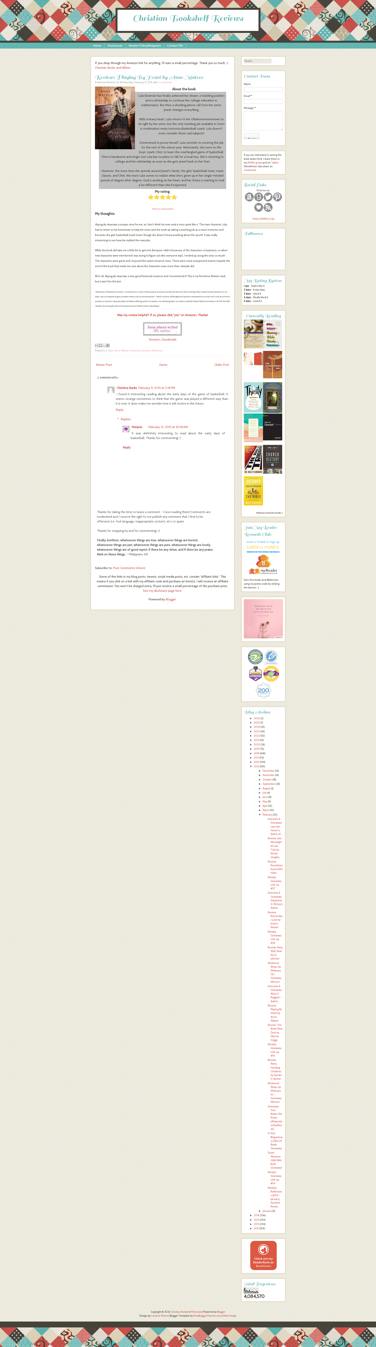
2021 (256, 740)
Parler (256, 218)
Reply (120, 410)
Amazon (154, 339)
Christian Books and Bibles (112, 68)
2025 (257, 722)
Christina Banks (127, 388)
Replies (126, 419)
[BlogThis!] (100, 345)
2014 (256, 1215)
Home (97, 45)
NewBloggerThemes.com (207, 1315)
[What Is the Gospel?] (272, 439)
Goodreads (169, 339)
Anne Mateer (121, 350)
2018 (256, 753)
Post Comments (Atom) (129, 568)
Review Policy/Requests (145, 45)
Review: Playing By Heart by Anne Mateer (149, 77)
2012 (256, 1224)
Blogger (171, 599)
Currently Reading (263, 316)
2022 (257, 735)
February (267, 814)
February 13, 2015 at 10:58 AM (168, 427)
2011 (256, 1228)
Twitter (275, 162)
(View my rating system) (162, 209)
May (265, 801)
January (267, 1211)
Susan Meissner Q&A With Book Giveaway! (275, 1160)
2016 (256, 762)
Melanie (137, 427)
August (266, 788)
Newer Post (104, 365)
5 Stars (109, 350)
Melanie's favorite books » (269, 512)
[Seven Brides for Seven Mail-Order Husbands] (253, 347)
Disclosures (115, 45)
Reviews (146, 350)
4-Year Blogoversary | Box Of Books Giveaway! (275, 1141)
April (265, 805)
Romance (157, 350)
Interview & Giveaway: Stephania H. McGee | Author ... (275, 900)
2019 (256, 748)
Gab (272, 218)
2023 (257, 731)
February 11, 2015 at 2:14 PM (156, 388)
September (269, 783)
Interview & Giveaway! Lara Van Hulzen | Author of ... (275, 827)
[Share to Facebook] (108, 345)
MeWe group (254, 162)
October (267, 779)
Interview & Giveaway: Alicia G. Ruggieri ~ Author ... (275, 994)
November (268, 775)
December (269, 770)
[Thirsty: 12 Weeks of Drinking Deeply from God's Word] (253, 411)
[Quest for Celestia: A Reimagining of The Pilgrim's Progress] (272, 412)
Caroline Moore (159, 1315)
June (265, 797)
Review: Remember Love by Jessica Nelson (275, 920)
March (266, 810)
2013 (256, 1219)
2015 (256, 766)
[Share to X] (104, 345)
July (264, 792)
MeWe (264, 218)
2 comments (165, 82)
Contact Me (175, 45)
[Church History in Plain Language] (272, 472)
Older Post (221, 365)
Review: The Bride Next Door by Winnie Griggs (275, 1033)
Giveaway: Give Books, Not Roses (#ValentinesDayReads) (275, 1117)
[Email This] (97, 345)
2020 (257, 744)
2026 (257, 718)
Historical (135, 350)
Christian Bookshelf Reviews (188, 18)
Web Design (230, 1315)
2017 (256, 757)
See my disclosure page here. (162, 591)
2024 (257, 726)
